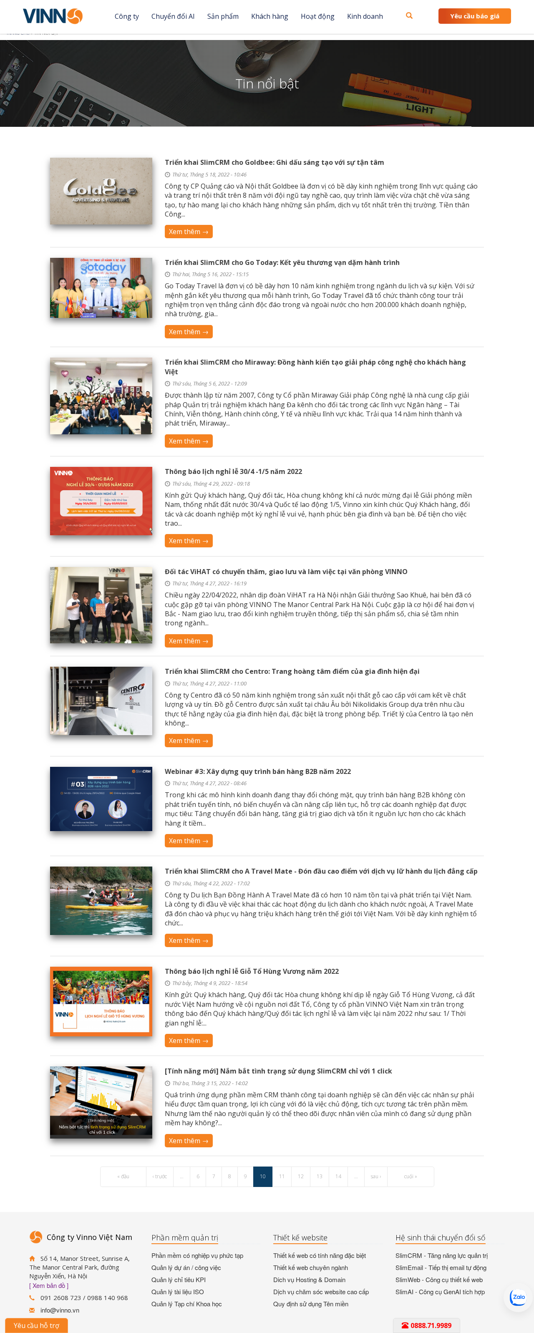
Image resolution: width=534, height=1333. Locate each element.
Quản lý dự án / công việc (186, 1267)
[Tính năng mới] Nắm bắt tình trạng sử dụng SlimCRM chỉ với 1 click (278, 1071)
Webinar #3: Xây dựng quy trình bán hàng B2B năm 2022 (258, 771)
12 (301, 1176)
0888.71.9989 (431, 1325)
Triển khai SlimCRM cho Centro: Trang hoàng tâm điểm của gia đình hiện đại (292, 671)
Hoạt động (318, 16)
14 (338, 1176)
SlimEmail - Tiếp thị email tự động (440, 1267)
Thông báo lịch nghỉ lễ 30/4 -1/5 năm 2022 (233, 471)
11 (282, 1176)
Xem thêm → (189, 231)
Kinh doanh (365, 16)
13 (319, 1176)
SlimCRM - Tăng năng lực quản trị (441, 1255)
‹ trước (160, 1176)
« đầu (123, 1176)
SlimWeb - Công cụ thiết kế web (439, 1279)
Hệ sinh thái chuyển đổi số (440, 1237)
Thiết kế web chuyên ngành (310, 1267)
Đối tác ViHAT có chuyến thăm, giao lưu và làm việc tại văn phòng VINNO (286, 571)
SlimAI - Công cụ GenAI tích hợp (440, 1291)
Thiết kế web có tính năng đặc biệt (319, 1255)
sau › (376, 1176)
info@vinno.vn (59, 1309)
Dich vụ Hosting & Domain (309, 1279)
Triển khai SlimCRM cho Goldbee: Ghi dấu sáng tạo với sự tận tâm (274, 162)
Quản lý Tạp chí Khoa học (186, 1303)
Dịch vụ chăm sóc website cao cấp (321, 1291)
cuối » (410, 1176)
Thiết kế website (300, 1237)
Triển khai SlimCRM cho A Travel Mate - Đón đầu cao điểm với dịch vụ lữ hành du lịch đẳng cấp (321, 871)
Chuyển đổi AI (173, 16)
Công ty (127, 16)
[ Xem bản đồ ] (48, 1285)
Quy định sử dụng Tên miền (310, 1303)
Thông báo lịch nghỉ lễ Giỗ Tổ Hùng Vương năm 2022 (252, 971)
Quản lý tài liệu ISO (177, 1291)
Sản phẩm (223, 16)
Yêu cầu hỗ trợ (36, 1325)
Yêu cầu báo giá (474, 16)
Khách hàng (269, 16)
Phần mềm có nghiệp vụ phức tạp (197, 1255)
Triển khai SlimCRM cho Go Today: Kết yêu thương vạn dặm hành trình (282, 262)
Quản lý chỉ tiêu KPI (178, 1279)
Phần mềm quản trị (184, 1237)
